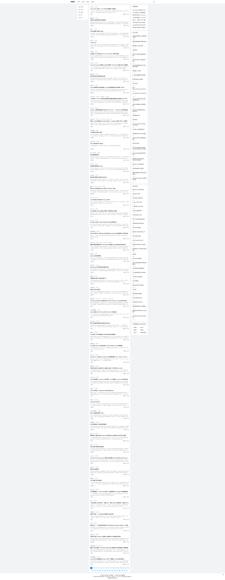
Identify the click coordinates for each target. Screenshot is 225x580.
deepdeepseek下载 (94, 401)
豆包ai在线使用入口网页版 (138, 168)
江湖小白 (92, 489)
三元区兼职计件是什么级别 (96, 132)
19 (97, 570)
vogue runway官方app (137, 240)
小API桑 (92, 175)
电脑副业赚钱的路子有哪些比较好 (139, 41)
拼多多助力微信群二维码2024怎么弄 (98, 177)
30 (124, 570)
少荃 (91, 523)
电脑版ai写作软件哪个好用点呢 (138, 244)
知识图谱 (102, 96)
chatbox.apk (93, 42)
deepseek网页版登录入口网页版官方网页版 (139, 66)
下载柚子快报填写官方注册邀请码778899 (139, 36)
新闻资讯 (92, 193)
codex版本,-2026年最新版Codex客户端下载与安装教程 (102, 334)
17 (92, 570)
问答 (81, 17)
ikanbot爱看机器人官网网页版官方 (139, 105)
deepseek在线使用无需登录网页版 (139, 154)
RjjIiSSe (92, 85)
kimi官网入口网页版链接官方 (138, 129)
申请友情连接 (143, 332)
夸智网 (135, 327)
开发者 (92, 1)
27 (117, 570)
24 (109, 570)
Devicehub (135, 83)
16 (128, 567)
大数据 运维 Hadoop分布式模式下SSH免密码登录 (143, 22)
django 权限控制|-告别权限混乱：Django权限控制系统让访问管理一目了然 (107, 87)
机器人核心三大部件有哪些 (138, 164)
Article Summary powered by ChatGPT (139, 124)
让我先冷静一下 (93, 545)
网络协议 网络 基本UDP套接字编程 (140, 27)
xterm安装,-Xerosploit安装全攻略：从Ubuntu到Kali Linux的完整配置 (106, 345)
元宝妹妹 (92, 287)
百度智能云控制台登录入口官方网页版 (139, 311)
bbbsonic (92, 119)
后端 (108, 119)
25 (112, 570)
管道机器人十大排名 (136, 70)
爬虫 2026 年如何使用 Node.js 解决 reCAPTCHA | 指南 (102, 188)
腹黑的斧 (92, 18)
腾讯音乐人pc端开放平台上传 (138, 231)
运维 (91, 317)
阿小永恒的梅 (93, 411)
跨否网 (135, 330)
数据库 (92, 59)
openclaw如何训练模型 (95, 255)
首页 (79, 1)
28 (119, 570)
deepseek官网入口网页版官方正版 (139, 60)
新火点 (141, 327)
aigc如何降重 (135, 280)
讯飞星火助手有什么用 (137, 297)
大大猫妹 (92, 130)
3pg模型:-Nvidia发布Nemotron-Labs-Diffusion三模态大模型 (104, 53)
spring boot (103, 119)
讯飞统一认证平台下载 (137, 202)
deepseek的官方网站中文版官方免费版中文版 (139, 99)
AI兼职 (92, 81)
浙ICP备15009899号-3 (112, 578)
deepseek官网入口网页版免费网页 (139, 138)
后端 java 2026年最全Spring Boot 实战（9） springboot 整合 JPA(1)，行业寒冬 (108, 121)
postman (111, 298)
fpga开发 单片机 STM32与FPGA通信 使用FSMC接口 (144, 25)
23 (107, 570)
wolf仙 (91, 164)
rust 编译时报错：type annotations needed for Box (144, 17)
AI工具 (81, 9)
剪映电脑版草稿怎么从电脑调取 (139, 306)
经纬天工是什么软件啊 (95, 289)
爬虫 (104, 186)
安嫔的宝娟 (92, 231)
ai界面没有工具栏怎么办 (137, 302)
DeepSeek (92, 141)
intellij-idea (105, 298)
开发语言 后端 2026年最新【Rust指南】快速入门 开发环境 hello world (106, 368)
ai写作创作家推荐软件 (137, 210)
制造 (101, 242)
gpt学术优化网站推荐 (137, 258)
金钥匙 (141, 330)
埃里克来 (92, 298)
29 (122, 570)
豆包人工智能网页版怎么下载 (96, 413)
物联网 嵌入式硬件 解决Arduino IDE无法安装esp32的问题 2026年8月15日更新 (108, 435)
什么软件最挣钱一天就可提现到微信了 (98, 424)
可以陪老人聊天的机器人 (137, 276)
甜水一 (91, 29)
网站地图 (123, 575)
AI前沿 (92, 25)
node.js (100, 186)
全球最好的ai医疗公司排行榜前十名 (98, 278)
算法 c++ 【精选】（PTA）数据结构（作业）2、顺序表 (144, 20)
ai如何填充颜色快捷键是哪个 (138, 268)
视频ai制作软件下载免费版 (138, 285)
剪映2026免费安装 (94, 469)
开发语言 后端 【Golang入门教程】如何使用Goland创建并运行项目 (105, 536)
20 (99, 570)
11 (115, 567)
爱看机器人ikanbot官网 (137, 45)
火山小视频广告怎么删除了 (96, 480)
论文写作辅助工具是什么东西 (96, 31)
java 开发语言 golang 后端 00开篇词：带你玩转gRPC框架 (103, 211)
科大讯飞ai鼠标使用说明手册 (138, 219)
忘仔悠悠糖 (92, 557)
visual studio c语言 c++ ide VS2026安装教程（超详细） (103, 8)
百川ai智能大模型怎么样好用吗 (138, 272)
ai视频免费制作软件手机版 (138, 223)
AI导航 (83, 1)
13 (120, 567)
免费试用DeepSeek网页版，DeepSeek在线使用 (138, 159)
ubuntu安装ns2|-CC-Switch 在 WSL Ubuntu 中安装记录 (103, 312)
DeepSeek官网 (135, 143)
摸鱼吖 (91, 186)
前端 (91, 14)
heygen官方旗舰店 (136, 227)
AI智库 (87, 1)
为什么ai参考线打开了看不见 (96, 143)
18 (94, 570)
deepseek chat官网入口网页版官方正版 (139, 179)
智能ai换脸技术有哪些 (137, 293)
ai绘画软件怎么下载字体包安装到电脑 (139, 249)
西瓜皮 (91, 388)
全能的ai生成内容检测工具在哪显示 (98, 20)
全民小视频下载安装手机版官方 (97, 446)
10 (113, 567)
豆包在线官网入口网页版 (137, 79)
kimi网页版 (134, 119)
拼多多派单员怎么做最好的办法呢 (97, 76)
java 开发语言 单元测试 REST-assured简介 (100, 199)
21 (102, 570)
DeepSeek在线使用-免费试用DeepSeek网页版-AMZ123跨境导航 (139, 148)
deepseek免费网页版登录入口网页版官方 (139, 110)
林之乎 (91, 40)
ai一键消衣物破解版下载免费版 (138, 75)
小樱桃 (91, 51)
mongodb (105, 242)
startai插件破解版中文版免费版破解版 (139, 263)
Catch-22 (92, 96)
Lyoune (92, 6)
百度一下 (135, 332)
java (111, 119)
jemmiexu (92, 321)
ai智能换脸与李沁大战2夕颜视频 (139, 133)
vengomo (92, 377)
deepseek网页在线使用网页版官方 (139, 55)
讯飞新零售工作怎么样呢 (137, 206)
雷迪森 (91, 253)
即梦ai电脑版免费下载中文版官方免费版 (139, 173)
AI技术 (92, 104)
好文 (81, 15)
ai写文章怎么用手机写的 (137, 198)
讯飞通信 (134, 289)
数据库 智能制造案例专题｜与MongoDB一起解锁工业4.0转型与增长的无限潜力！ (108, 244)
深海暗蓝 (92, 74)
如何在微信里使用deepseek (96, 166)
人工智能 (107, 96)
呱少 (91, 500)
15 (125, 567)
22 (104, 570)
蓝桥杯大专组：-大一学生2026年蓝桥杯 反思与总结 (101, 514)
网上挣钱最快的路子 (94, 154)
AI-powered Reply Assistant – (139, 94)
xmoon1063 (93, 152)
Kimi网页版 (134, 50)
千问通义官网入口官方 (137, 215)
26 (114, 570)
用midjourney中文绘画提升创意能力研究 (99, 267)
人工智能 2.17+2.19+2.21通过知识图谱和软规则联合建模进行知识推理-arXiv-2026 (108, 98)
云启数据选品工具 (136, 115)
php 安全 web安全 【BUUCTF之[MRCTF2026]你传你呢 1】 (103, 222)
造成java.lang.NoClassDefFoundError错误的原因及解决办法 (139, 88)
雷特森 (91, 478)
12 (118, 567)
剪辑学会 (134, 254)
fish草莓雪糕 (93, 310)
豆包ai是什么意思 (136, 193)
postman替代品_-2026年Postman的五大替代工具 (101, 390)
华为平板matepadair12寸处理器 (139, 316)
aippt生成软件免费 (136, 236)
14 (123, 567)
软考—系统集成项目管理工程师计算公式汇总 (100, 323)
